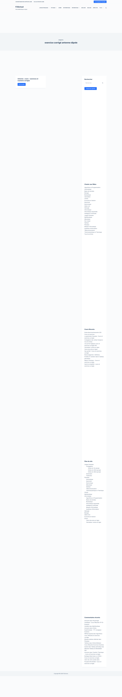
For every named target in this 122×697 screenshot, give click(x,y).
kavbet (86, 646)
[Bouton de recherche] (102, 82)
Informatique (75, 7)
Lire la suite (22, 85)
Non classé (87, 221)
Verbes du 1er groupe (93, 468)
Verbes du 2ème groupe (94, 470)
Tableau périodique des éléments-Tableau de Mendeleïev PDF (94, 648)
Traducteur (89, 475)
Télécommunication (89, 230)
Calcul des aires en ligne (90, 349)
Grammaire (89, 473)
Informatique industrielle (90, 211)
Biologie (89, 7)
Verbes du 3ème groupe (94, 472)
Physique (53, 7)
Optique (86, 223)
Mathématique (66, 7)
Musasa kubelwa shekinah (91, 639)
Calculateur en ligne (39, 1)
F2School (19, 7)
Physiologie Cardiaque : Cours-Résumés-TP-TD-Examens (94, 622)
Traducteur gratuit (90, 88)
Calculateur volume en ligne (91, 347)
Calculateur (87, 196)
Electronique (87, 204)
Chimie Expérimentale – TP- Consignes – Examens (93, 630)
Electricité (87, 202)
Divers (86, 518)
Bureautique (87, 195)
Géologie (83, 7)
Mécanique (87, 219)
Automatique (87, 189)
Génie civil (87, 206)
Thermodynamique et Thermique (93, 232)
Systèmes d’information (92, 509)
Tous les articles (88, 234)
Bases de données (89, 191)
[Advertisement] (42, 22)
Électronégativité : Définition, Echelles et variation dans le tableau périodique (94, 356)
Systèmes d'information (90, 228)
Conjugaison (89, 466)
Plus (101, 7)
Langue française (43, 7)
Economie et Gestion (90, 200)
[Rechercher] (106, 7)
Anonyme (86, 628)
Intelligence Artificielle (90, 213)
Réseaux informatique (90, 226)
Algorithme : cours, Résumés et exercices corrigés (93, 635)
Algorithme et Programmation (92, 187)
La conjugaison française (100, 1)
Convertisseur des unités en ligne (23, 1)
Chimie (59, 7)
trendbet (86, 626)
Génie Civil (95, 7)
